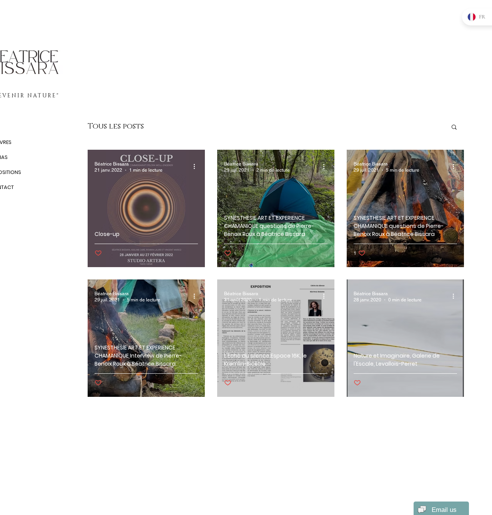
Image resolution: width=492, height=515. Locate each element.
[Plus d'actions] (196, 166)
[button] (454, 128)
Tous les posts (116, 126)
